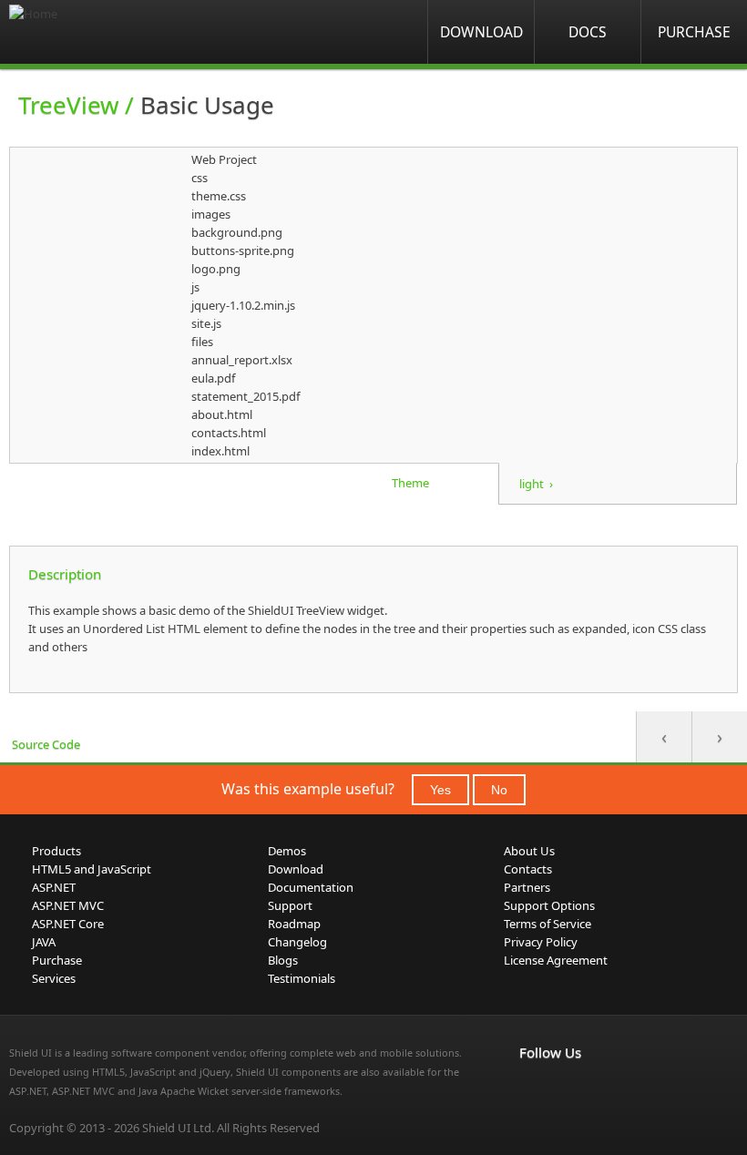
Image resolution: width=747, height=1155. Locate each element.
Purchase (694, 32)
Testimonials (301, 978)
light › (536, 483)
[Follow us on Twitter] (610, 1090)
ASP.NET (54, 887)
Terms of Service (547, 923)
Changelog (297, 942)
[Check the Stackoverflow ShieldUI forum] (570, 1090)
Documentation (310, 887)
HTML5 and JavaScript (91, 869)
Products (56, 851)
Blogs (283, 960)
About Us (529, 851)
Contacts (528, 869)
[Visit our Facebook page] (530, 1090)
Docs (587, 32)
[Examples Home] (82, 32)
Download (481, 32)
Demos (287, 851)
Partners (527, 887)
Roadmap (294, 923)
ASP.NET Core (68, 923)
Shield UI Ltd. (178, 1127)
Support (290, 905)
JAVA (44, 942)
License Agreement (556, 960)
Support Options (549, 905)
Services (54, 978)
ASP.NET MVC (68, 905)
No (499, 789)
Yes (440, 789)
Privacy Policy (541, 942)
